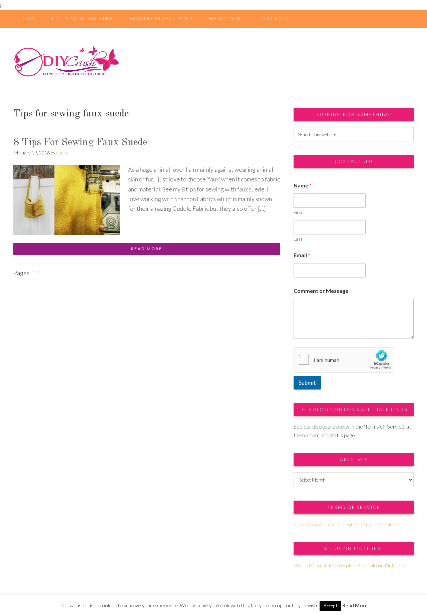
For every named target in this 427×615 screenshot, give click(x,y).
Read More (355, 605)
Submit (307, 382)
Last (298, 239)
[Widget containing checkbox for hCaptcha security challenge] (344, 360)
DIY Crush (213, 61)
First (298, 212)
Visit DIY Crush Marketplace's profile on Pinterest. (350, 565)
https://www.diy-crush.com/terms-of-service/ (346, 524)
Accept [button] (330, 605)
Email (302, 255)
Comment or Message (321, 290)
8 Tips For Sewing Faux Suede (80, 142)
